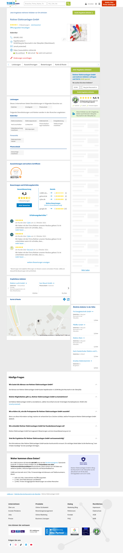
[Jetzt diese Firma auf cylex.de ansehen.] (51, 199)
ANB (94, 518)
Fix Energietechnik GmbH (82, 311)
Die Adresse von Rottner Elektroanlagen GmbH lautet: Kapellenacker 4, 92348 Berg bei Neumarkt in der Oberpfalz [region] (45, 389)
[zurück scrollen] (8, 64)
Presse (10, 518)
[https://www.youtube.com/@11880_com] (31, 545)
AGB (94, 515)
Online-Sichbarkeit (42, 507)
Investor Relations (14, 511)
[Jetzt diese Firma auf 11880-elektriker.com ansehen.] (51, 193)
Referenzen (72, 511)
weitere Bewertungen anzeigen (38, 262)
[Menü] (100, 3)
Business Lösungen (42, 518)
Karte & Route (60, 64)
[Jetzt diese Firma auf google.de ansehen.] (51, 208)
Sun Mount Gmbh (45, 283)
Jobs (10, 515)
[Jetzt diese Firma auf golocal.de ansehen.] (51, 196)
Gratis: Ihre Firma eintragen (109, 3)
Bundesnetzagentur (52, 463)
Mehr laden (85, 270)
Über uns (11, 507)
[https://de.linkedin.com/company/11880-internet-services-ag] (26, 545)
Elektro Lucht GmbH (17, 283)
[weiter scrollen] (98, 64)
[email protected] (14, 404)
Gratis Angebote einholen (83, 13)
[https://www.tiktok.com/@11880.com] (21, 545)
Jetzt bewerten (24, 205)
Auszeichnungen (30, 64)
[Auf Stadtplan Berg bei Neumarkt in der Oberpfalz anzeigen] (68, 299)
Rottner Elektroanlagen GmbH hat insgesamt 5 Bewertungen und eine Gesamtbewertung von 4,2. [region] (40, 431)
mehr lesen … (20, 230)
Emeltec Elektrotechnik (81, 361)
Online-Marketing (41, 515)
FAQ (69, 518)
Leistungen (16, 64)
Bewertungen (46, 64)
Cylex (29, 223)
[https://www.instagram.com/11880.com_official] (16, 545)
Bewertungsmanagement (44, 511)
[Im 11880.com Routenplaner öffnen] (64, 299)
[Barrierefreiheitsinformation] (96, 3)
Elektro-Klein (77, 338)
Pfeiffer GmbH (78, 325)
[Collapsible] (96, 384)
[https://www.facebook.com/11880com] (10, 545)
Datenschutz (97, 511)
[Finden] (68, 4)
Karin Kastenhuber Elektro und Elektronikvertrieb (85, 351)
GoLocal (30, 250)
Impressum (96, 507)
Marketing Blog (73, 507)
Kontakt (70, 515)
